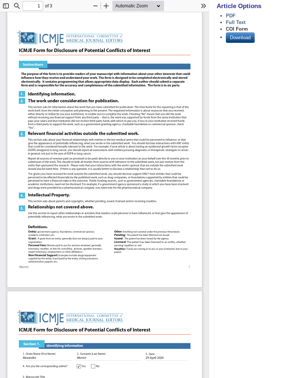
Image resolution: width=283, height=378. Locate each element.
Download (240, 37)
